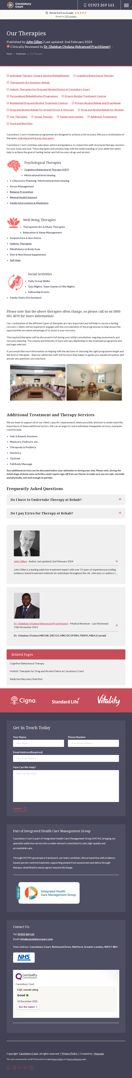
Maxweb (99, 1053)
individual (23, 138)
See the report (27, 1006)
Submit (17, 808)
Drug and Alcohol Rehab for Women (102, 109)
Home (9, 54)
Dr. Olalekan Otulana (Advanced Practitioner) (77, 47)
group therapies (44, 138)
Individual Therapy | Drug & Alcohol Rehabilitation (39, 75)
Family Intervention (71, 116)
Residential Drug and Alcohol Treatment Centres (39, 102)
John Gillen (34, 42)
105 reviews (70, 16)
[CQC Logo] (26, 979)
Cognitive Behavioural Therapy (27, 663)
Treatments (21, 54)
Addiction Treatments (103, 116)
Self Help (15, 260)
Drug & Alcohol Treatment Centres (85, 96)
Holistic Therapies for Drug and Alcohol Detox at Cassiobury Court (47, 671)
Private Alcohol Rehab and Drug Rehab (98, 102)
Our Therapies (18, 116)
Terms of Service (74, 1059)
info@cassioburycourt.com (36, 938)
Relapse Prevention (21, 191)
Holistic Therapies (21, 243)
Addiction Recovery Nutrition (26, 678)
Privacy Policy (69, 1053)
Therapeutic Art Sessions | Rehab (30, 82)
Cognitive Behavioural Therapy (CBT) (46, 169)
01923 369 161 (26, 934)
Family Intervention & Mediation (29, 202)
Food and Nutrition (21, 123)
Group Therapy (43, 116)
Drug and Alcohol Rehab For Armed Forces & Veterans (42, 109)
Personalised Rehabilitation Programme (34, 96)
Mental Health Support (23, 197)
